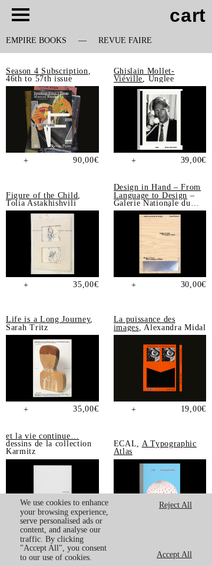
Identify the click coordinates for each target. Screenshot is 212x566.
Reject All (175, 505)
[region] (106, 529)
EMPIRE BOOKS (36, 41)
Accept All (174, 554)
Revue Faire (125, 41)
